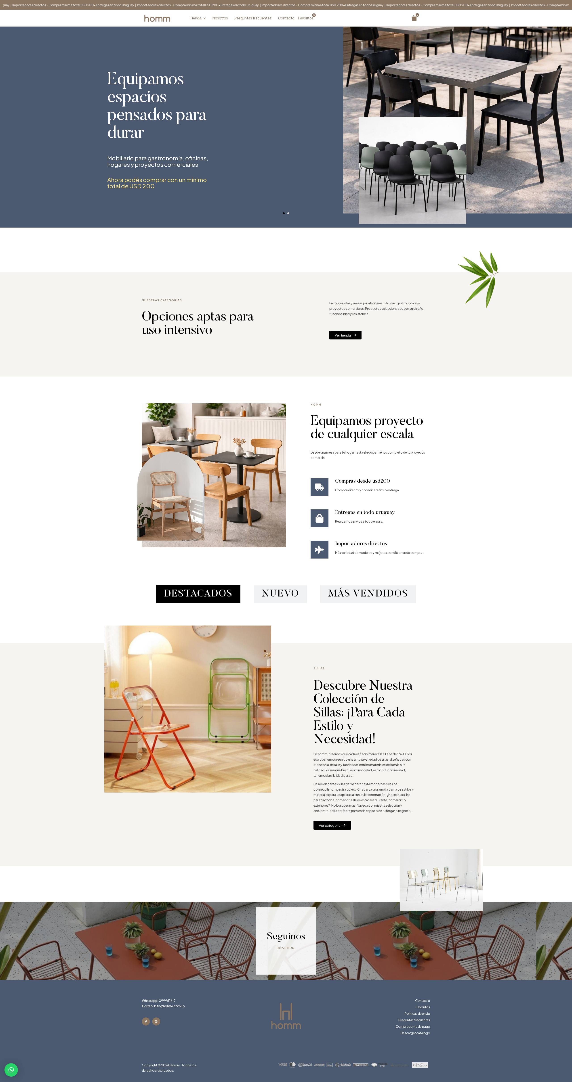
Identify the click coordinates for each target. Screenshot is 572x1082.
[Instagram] (156, 1021)
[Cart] (414, 18)
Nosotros (220, 18)
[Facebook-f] (146, 1021)
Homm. (175, 1065)
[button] (198, 18)
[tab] (198, 594)
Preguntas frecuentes (253, 18)
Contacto (286, 18)
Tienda (195, 18)
